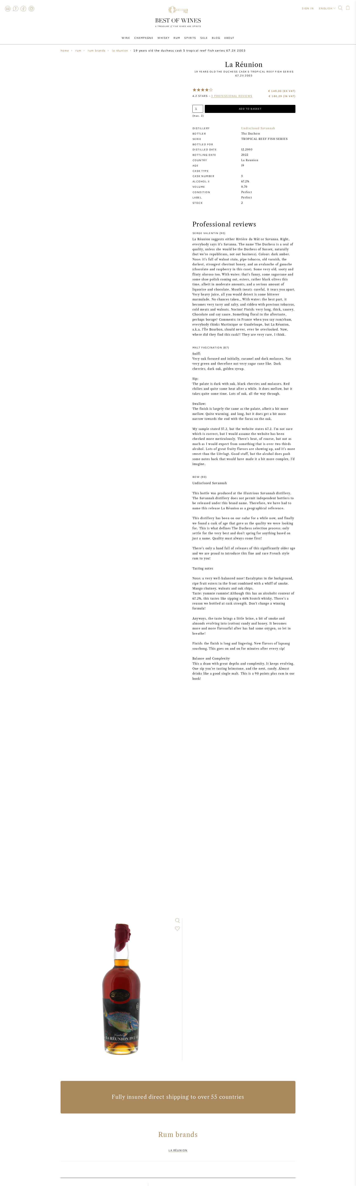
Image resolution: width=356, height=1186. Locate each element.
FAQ (15, 9)
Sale (204, 37)
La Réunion (178, 1150)
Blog (216, 37)
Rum (176, 37)
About (229, 37)
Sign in (308, 8)
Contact (8, 9)
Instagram (31, 9)
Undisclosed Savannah (258, 128)
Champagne (143, 37)
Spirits (190, 37)
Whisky (163, 37)
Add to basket (250, 108)
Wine (126, 37)
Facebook (23, 9)
